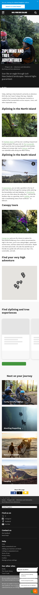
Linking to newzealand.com (10, 551)
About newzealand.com (9, 546)
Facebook (8, 521)
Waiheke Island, (9, 142)
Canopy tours (6, 238)
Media (4, 569)
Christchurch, (31, 192)
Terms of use (6, 553)
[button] (3, 12)
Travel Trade (5, 573)
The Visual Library (7, 571)
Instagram (8, 519)
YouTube (7, 524)
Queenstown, (7, 188)
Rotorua (24, 148)
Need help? (5, 535)
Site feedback (6, 533)
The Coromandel (29, 144)
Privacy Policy (6, 555)
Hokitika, (27, 196)
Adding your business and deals (11, 549)
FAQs (3, 544)
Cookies (4, 558)
